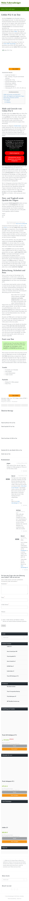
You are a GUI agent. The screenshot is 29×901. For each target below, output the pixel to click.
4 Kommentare (14, 401)
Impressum (19, 898)
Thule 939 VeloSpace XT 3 (9, 735)
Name (3, 597)
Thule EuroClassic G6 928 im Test (9, 438)
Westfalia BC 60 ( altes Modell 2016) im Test (11, 450)
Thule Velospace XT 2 (8, 781)
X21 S (22, 225)
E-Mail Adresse (5, 604)
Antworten (25, 471)
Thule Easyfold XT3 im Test (7, 426)
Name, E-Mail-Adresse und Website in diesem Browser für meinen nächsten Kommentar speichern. (15, 620)
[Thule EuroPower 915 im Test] (14, 416)
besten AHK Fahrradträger (10, 43)
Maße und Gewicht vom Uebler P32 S (11, 94)
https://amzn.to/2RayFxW (21, 223)
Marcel (22, 536)
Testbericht (9, 401)
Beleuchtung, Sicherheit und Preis (11, 97)
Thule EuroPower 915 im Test (8, 422)
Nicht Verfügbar (14, 795)
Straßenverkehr (17, 125)
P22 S (5, 227)
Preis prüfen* (14, 749)
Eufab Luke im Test (5, 454)
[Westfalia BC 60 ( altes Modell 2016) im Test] (14, 444)
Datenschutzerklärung (12, 898)
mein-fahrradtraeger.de (10, 896)
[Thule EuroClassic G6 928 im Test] (14, 432)
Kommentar (4, 583)
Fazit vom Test (6, 99)
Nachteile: (8, 102)
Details (14, 746)
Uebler (15, 31)
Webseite (3, 611)
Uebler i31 (5, 827)
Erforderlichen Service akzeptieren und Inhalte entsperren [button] (14, 159)
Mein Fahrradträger (8, 9)
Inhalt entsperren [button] (14, 153)
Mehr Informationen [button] (14, 149)
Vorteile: (7, 100)
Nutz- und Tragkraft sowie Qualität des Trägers (13, 96)
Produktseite (23, 550)
